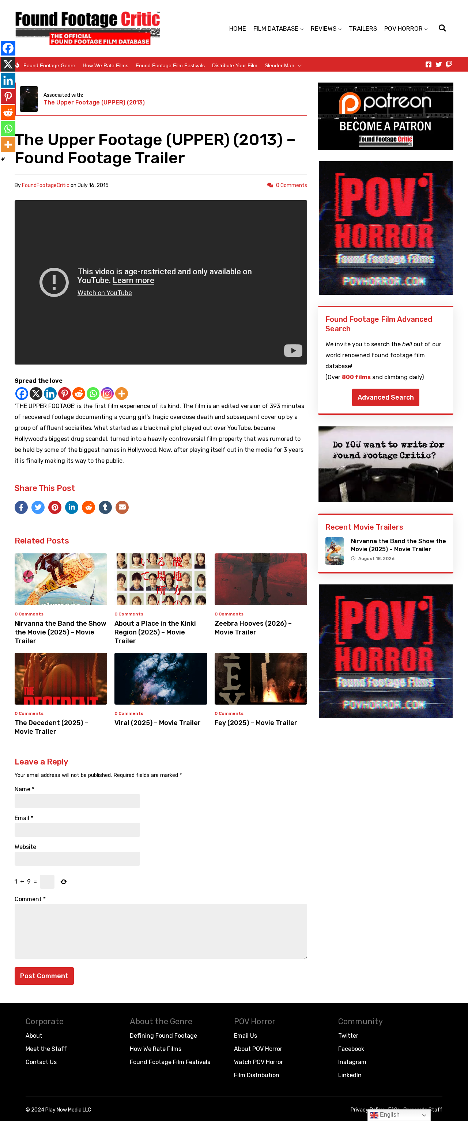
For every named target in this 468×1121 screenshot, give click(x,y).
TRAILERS (363, 28)
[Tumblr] (105, 507)
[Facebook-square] (428, 64)
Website (25, 847)
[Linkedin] (50, 393)
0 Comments (291, 185)
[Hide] (3, 159)
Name (24, 789)
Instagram (352, 1062)
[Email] (122, 507)
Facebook (351, 1048)
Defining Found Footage (163, 1035)
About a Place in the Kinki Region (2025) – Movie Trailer (155, 632)
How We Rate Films (105, 65)
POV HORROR (403, 28)
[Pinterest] (64, 393)
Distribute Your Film (234, 65)
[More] (121, 393)
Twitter (348, 1035)
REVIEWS (323, 28)
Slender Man (279, 65)
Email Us (245, 1035)
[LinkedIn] (71, 507)
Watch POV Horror (258, 1062)
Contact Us (41, 1062)
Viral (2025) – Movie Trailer (157, 723)
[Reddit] (78, 393)
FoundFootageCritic (45, 185)
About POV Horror (258, 1048)
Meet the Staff (46, 1048)
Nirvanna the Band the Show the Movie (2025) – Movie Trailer (60, 632)
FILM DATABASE (275, 28)
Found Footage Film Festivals (170, 65)
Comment (30, 899)
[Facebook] (21, 393)
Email (24, 818)
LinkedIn (350, 1075)
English (389, 1115)
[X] (36, 393)
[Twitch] (449, 64)
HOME (237, 28)
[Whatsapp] (93, 393)
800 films (356, 377)
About (34, 1035)
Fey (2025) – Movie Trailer (256, 723)
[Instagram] (107, 393)
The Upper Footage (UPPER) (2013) (94, 102)
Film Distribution (256, 1075)
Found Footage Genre (49, 65)
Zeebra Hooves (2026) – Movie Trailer (253, 627)
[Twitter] (438, 64)
